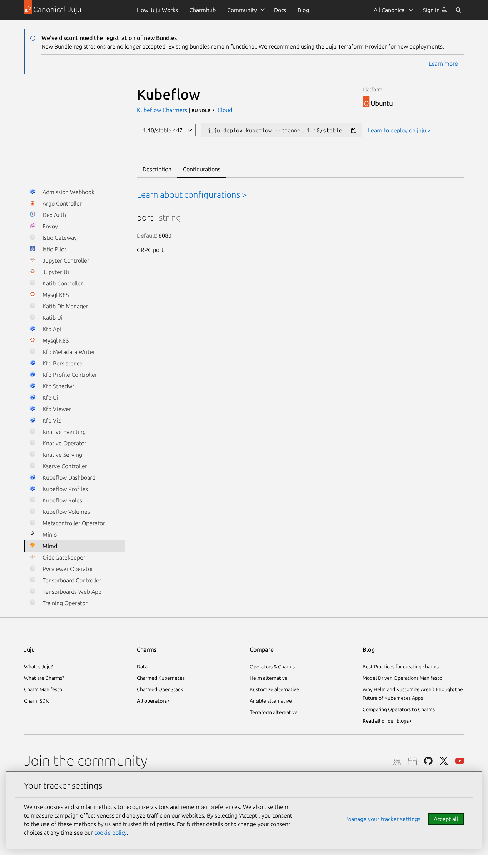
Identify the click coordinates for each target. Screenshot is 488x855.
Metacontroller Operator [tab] (73, 523)
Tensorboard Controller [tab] (71, 580)
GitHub (428, 761)
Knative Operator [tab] (63, 443)
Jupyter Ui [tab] (55, 272)
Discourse (397, 761)
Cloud (225, 110)
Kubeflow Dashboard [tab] (68, 477)
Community (242, 10)
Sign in (432, 10)
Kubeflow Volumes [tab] (65, 512)
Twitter (444, 761)
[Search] (458, 10)
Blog (303, 10)
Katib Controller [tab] (62, 283)
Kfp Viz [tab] (51, 420)
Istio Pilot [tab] (53, 249)
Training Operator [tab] (64, 603)
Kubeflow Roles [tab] (61, 500)
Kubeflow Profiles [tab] (64, 489)
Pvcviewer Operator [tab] (67, 569)
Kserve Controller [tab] (64, 466)
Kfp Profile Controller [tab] (69, 374)
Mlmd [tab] (49, 546)
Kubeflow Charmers (163, 110)
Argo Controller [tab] (61, 203)
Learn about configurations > (192, 194)
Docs (280, 10)
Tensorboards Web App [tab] (71, 591)
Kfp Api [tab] (51, 329)
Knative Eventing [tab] (63, 432)
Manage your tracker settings (383, 819)
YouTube (459, 761)
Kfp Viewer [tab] (56, 409)
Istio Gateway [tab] (59, 237)
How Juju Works (157, 10)
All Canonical (390, 10)
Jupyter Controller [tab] (65, 260)
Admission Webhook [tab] (67, 192)
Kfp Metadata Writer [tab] (68, 352)
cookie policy (110, 832)
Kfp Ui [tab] (49, 397)
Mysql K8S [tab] (55, 295)
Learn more (443, 63)
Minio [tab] (49, 534)
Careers (412, 761)
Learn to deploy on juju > (399, 130)
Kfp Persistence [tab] (62, 363)
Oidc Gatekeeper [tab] (63, 557)
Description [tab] (157, 169)
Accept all (446, 819)
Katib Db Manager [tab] (64, 306)
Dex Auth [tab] (53, 215)
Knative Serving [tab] (61, 454)
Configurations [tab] (201, 169)
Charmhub (202, 10)
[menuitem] (435, 10)
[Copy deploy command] (353, 131)
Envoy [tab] (49, 226)
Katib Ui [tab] (52, 317)
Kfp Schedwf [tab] (57, 386)
